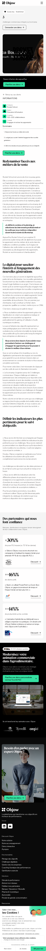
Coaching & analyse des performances (16, 867)
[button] (42, 3)
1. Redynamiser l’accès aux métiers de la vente (16, 132)
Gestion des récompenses (11, 865)
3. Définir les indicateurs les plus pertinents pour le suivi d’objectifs (21, 146)
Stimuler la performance (11, 880)
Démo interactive (8, 846)
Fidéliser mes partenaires (11, 886)
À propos (5, 849)
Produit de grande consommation (14, 898)
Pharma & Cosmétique (10, 892)
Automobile (6, 895)
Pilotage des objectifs (10, 859)
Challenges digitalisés (9, 862)
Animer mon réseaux (9, 883)
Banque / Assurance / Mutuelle (13, 889)
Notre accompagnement (11, 843)
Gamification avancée (10, 870)
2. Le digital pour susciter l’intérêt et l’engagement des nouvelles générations (21, 139)
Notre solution (7, 840)
